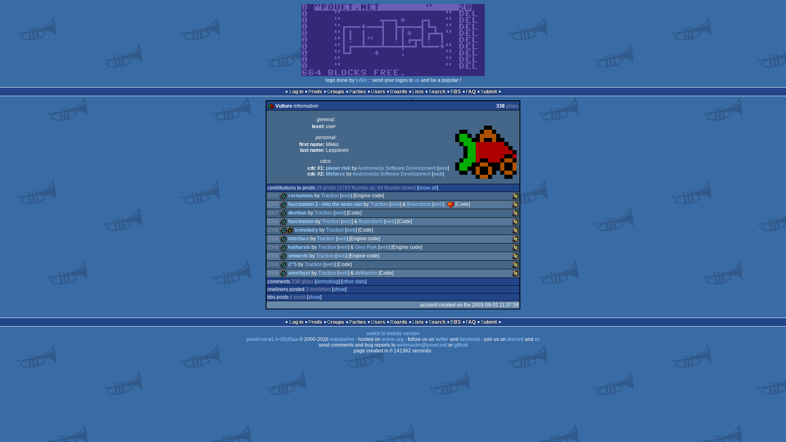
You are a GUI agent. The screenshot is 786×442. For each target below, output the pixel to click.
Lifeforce (335, 174)
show (339, 289)
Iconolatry (306, 230)
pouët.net (256, 339)
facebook (470, 339)
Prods (315, 92)
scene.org (393, 339)
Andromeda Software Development (397, 168)
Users (378, 92)
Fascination (301, 221)
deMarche (366, 273)
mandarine (342, 339)
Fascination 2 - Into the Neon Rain (325, 204)
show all (427, 188)
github (461, 345)
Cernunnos (300, 195)
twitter (442, 339)
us (417, 80)
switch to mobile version (393, 333)
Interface (298, 238)
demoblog (327, 281)
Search (437, 92)
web (443, 168)
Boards (398, 92)
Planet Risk (338, 168)
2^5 (292, 264)
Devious (297, 213)
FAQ (471, 92)
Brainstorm (419, 204)
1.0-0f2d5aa (284, 339)
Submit (489, 92)
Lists (418, 92)
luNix (361, 80)
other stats (353, 281)
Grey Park (366, 247)
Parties (357, 92)
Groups (335, 92)
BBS (455, 92)
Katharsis (299, 247)
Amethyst (299, 273)
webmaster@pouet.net (422, 345)
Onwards (298, 256)
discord (515, 339)
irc (537, 339)
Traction (330, 195)
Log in (296, 92)
